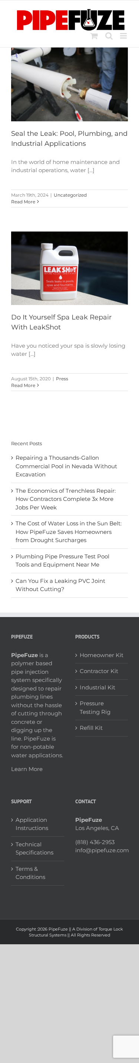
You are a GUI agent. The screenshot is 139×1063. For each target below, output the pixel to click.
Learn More (27, 768)
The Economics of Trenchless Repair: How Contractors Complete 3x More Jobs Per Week (66, 499)
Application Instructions (32, 824)
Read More (23, 201)
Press (62, 378)
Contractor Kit (99, 671)
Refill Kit (91, 727)
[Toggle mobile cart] (94, 36)
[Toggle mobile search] (109, 36)
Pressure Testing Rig (95, 707)
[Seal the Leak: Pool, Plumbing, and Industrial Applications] (69, 84)
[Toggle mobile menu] (124, 36)
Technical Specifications (34, 848)
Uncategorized (70, 195)
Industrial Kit (97, 687)
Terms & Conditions (30, 873)
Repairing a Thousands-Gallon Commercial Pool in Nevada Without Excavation (66, 466)
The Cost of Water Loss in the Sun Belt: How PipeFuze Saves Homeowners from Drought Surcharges (69, 532)
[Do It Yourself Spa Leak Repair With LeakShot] (69, 268)
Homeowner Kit (101, 655)
